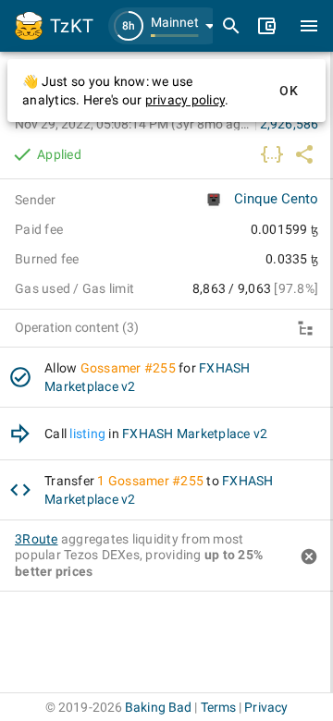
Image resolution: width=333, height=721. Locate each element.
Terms (219, 707)
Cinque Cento (276, 198)
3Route (36, 539)
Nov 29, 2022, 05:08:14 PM (133, 123)
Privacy (266, 707)
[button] (166, 25)
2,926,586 (289, 123)
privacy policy (185, 99)
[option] (166, 378)
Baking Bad (158, 707)
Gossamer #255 (128, 367)
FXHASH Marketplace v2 (194, 433)
